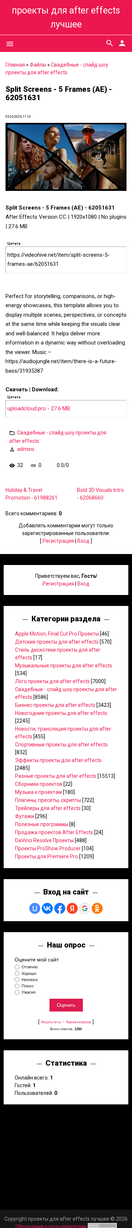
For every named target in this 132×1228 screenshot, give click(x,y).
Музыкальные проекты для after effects (63, 665)
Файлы (38, 65)
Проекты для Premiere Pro (46, 856)
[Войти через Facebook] (59, 908)
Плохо (27, 986)
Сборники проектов (38, 784)
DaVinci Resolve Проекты (44, 840)
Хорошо (29, 973)
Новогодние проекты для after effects (61, 713)
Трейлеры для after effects (48, 808)
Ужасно (29, 992)
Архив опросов (78, 1022)
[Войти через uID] (34, 908)
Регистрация (58, 541)
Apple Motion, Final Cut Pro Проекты (57, 634)
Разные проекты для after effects (55, 776)
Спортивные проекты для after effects (61, 744)
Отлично (30, 967)
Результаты (51, 1022)
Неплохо (30, 979)
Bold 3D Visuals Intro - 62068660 (100, 494)
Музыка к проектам (38, 792)
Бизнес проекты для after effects (55, 705)
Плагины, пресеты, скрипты (48, 800)
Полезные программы (41, 824)
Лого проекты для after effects (52, 681)
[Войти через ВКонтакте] (47, 908)
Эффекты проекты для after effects (58, 760)
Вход (83, 541)
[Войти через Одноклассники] (97, 908)
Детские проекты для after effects (57, 642)
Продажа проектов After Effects (54, 832)
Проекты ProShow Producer (48, 848)
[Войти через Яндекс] (72, 908)
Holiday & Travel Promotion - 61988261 (32, 494)
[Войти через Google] (84, 908)
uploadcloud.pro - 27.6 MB (38, 408)
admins (25, 449)
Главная (15, 65)
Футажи (24, 816)
